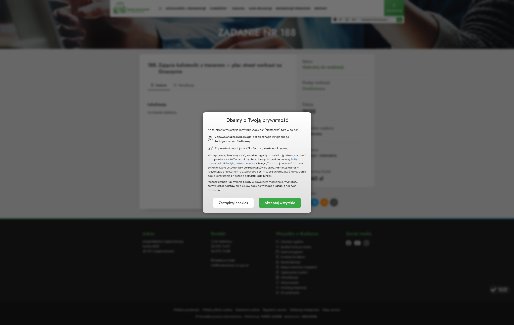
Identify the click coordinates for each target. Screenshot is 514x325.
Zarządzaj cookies (233, 202)
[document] (257, 162)
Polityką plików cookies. (240, 163)
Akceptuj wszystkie (280, 202)
